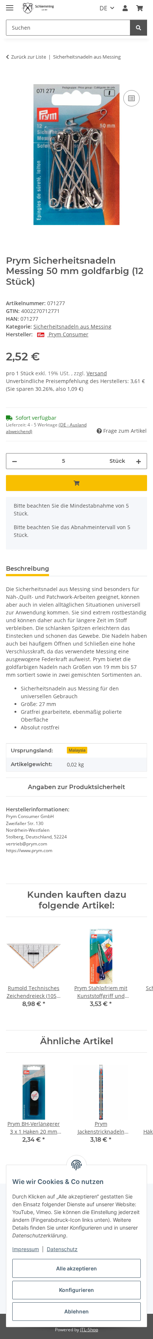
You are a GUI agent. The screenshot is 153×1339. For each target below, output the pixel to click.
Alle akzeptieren (76, 1268)
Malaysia (77, 750)
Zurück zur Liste (28, 56)
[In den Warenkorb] (12, 80)
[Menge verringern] (14, 461)
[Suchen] (138, 28)
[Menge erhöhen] (138, 461)
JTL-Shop (89, 1329)
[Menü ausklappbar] (9, 4)
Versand (97, 373)
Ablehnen (76, 1311)
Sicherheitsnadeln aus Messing (72, 326)
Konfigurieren (76, 1290)
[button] (125, 8)
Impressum (25, 1249)
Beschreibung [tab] (27, 568)
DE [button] (103, 8)
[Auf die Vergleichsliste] (131, 98)
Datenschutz (62, 1249)
